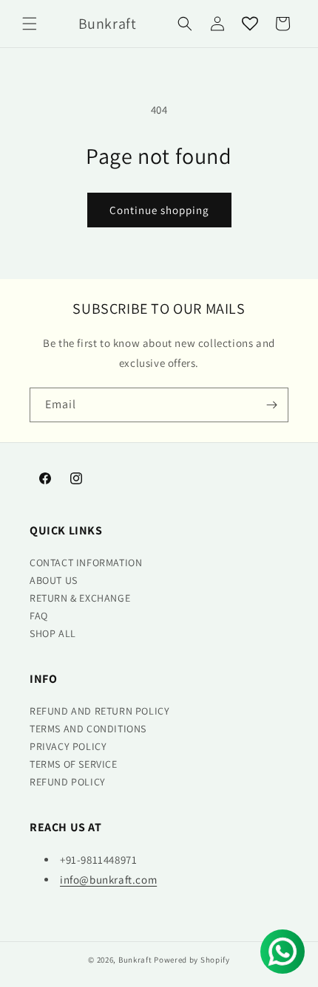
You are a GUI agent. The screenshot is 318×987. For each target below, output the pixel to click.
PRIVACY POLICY (68, 746)
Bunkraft (135, 960)
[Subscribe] (271, 405)
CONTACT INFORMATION (86, 562)
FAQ (39, 615)
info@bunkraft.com (108, 880)
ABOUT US (54, 580)
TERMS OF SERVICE (74, 764)
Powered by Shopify (192, 960)
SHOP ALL (53, 633)
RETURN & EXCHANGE (80, 598)
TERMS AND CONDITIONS (88, 728)
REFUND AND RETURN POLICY (99, 711)
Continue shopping (159, 210)
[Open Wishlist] (250, 23)
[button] (29, 23)
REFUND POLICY (68, 781)
